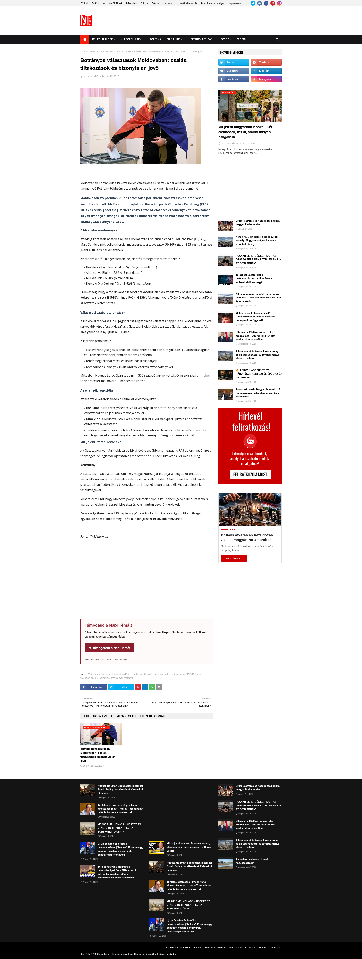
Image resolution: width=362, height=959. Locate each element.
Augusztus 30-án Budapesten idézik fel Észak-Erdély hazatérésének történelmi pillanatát (120, 789)
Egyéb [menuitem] (225, 39)
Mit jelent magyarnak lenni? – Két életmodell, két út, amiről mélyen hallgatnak (245, 131)
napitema (88, 76)
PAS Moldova (194, 673)
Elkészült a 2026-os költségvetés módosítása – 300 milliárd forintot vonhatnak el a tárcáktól (255, 335)
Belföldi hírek (98, 3)
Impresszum (235, 3)
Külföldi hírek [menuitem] (131, 39)
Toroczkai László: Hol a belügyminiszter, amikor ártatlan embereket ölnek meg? (254, 278)
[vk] (259, 3)
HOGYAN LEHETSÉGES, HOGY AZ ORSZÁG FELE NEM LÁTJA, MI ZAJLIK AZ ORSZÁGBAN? (258, 259)
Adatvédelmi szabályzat (213, 3)
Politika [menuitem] (155, 39)
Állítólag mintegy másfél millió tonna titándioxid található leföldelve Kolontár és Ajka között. (259, 297)
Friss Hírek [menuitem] (174, 39)
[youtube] (266, 62)
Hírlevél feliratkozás (187, 3)
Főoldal (84, 3)
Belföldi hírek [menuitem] (102, 39)
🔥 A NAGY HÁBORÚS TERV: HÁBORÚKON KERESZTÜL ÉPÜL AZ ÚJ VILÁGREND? (259, 373)
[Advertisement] (213, 20)
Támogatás (276, 947)
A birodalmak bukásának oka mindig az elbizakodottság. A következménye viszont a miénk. (257, 354)
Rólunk (155, 3)
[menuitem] (84, 39)
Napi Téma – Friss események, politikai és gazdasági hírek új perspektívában (137, 953)
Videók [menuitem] (242, 39)
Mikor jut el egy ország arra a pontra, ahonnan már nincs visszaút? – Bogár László (189, 846)
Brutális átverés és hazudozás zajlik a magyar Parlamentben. (258, 222)
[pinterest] (272, 3)
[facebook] (266, 3)
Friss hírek (131, 3)
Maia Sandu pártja (97, 673)
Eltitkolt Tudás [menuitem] (201, 39)
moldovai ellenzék (142, 673)
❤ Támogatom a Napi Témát (109, 647)
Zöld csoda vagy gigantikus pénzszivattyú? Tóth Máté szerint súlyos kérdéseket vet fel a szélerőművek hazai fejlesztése (117, 872)
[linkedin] (266, 71)
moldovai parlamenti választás (169, 673)
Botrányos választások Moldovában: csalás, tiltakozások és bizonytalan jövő (98, 754)
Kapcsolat (168, 3)
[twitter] (253, 3)
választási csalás (89, 677)
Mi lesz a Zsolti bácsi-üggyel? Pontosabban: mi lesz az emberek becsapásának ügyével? (255, 316)
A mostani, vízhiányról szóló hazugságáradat (252, 860)
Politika (144, 3)
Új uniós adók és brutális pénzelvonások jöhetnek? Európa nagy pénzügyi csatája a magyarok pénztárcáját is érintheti (120, 849)
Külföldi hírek (115, 3)
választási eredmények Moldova (106, 51)
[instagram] (279, 3)
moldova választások (120, 673)
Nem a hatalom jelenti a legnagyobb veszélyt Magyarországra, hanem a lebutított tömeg (257, 240)
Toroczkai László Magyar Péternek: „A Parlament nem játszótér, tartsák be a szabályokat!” (258, 392)
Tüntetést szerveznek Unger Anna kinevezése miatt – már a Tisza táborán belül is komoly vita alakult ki (120, 808)
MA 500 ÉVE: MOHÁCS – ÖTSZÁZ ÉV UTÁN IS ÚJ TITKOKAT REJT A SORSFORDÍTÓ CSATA (119, 827)
